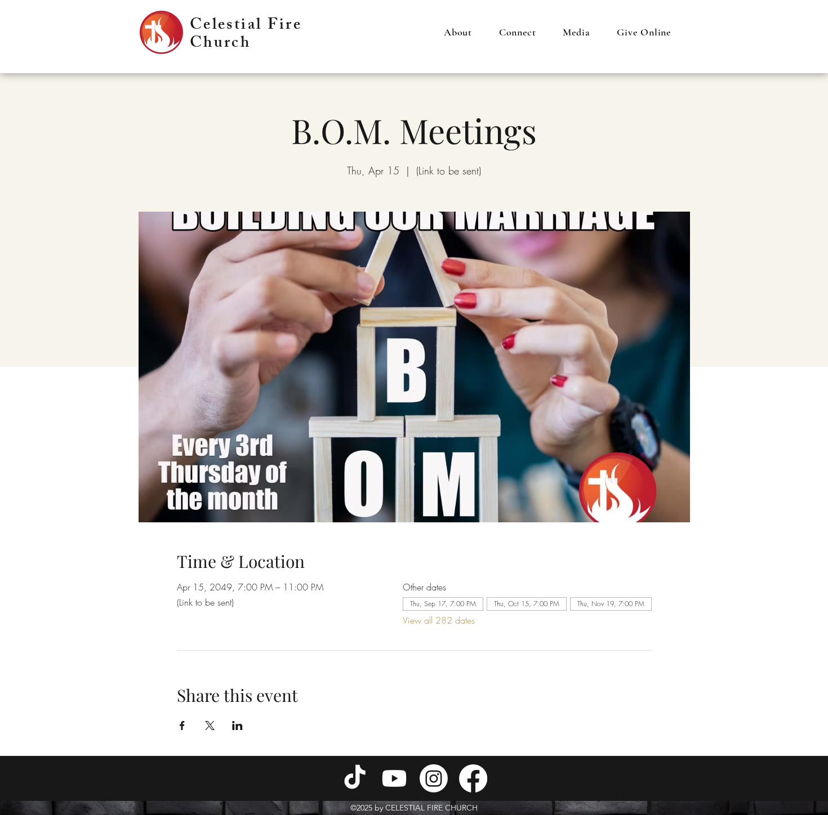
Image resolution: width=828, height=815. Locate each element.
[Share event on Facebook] (182, 725)
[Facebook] (473, 778)
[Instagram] (434, 778)
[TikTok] (355, 778)
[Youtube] (394, 778)
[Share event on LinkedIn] (237, 725)
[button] (458, 32)
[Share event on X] (209, 725)
